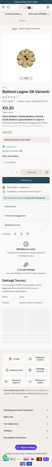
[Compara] (47, 172)
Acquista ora (26, 180)
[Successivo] (31, 78)
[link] (15, 234)
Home (14, 29)
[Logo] (26, 7)
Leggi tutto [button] (7, 132)
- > (21, 14)
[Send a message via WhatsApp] (4, 456)
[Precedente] (21, 78)
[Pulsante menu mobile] (4, 7)
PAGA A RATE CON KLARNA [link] (26, 2)
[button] (8, 7)
